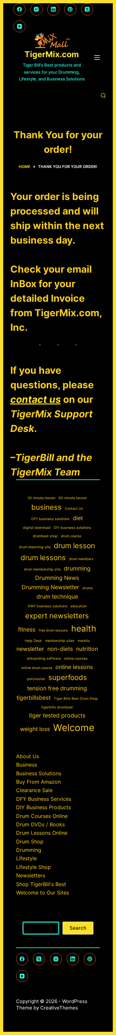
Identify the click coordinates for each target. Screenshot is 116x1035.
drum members (81, 559)
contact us (35, 399)
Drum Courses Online (42, 816)
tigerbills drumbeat (57, 707)
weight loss (35, 729)
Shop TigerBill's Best (41, 884)
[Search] (103, 95)
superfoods (67, 677)
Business (26, 764)
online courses (76, 658)
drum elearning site (35, 547)
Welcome (73, 727)
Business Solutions (38, 773)
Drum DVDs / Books (40, 824)
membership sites (59, 641)
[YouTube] (20, 26)
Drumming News (57, 577)
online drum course (36, 668)
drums (87, 588)
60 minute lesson (73, 498)
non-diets (60, 648)
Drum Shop (30, 841)
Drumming (28, 850)
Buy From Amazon (38, 782)
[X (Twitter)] (87, 9)
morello (84, 641)
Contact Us (74, 509)
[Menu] (97, 57)
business (46, 507)
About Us (27, 756)
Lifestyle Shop (33, 867)
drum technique (57, 596)
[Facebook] (20, 9)
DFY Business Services (43, 799)
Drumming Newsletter (50, 587)
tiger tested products (57, 715)
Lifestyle (26, 858)
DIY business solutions (72, 528)
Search (58, 917)
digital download (37, 528)
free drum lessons (53, 630)
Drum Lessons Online (41, 833)
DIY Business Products (43, 807)
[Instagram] (36, 9)
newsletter (30, 648)
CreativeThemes (59, 1008)
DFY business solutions (50, 519)
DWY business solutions (47, 606)
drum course (71, 536)
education (79, 606)
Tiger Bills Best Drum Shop (76, 698)
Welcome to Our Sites (42, 892)
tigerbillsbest (33, 697)
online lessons (74, 667)
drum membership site (42, 569)
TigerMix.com (51, 54)
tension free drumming (57, 688)
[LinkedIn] (53, 9)
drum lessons (43, 557)
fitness (26, 629)
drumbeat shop (45, 536)
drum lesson (74, 545)
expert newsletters (57, 615)
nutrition (87, 648)
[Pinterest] (70, 9)
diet (78, 518)
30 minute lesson (41, 498)
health (83, 628)
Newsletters (30, 875)
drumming (77, 568)
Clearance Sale (34, 790)
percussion (36, 679)
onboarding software (44, 658)
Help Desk (33, 641)
